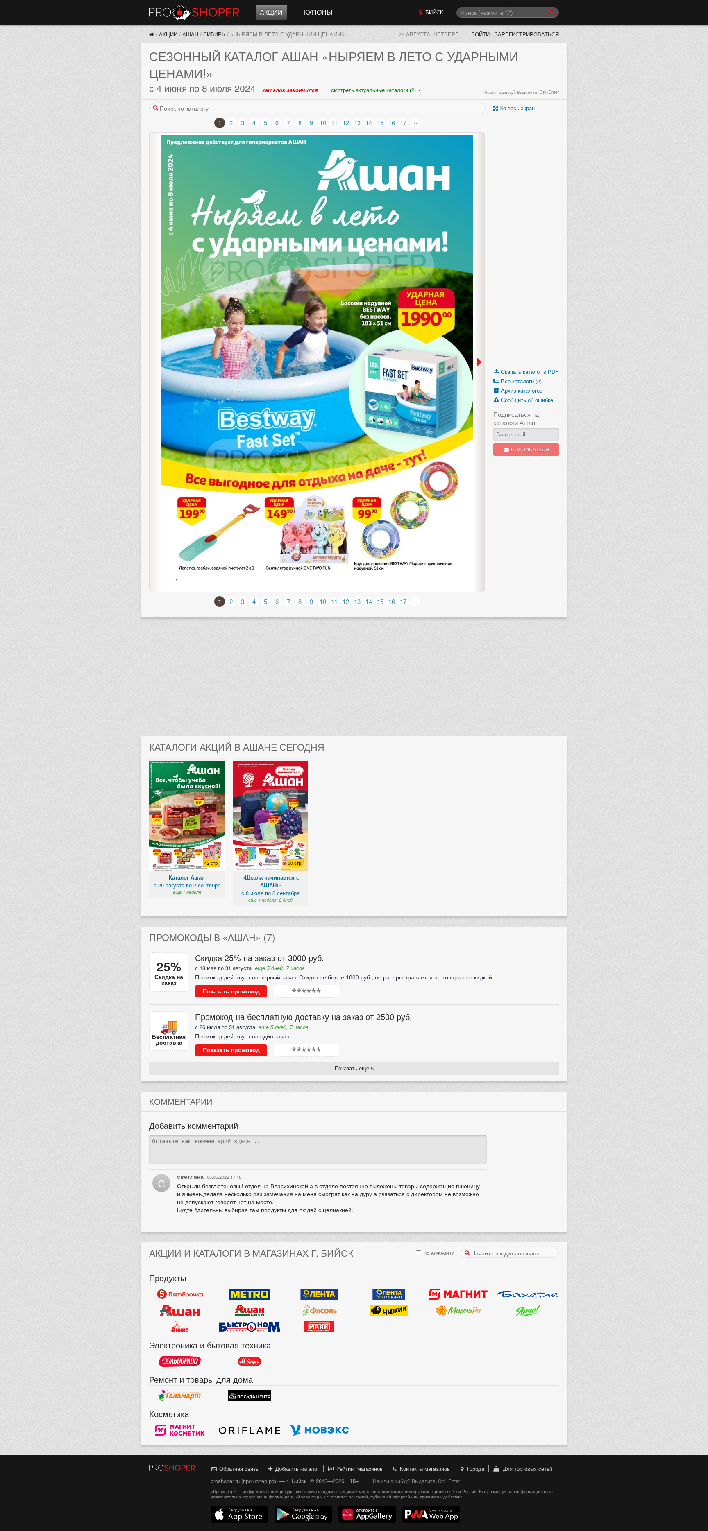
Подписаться (529, 449)
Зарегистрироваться (527, 34)
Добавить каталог (296, 1468)
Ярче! (528, 1311)
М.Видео (249, 1361)
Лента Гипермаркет (319, 1294)
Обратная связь (238, 1468)
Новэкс (319, 1430)
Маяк (319, 1327)
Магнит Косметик (180, 1430)
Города (474, 1468)
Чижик (389, 1311)
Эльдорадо (180, 1361)
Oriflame (249, 1430)
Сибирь (214, 34)
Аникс (180, 1327)
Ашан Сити (249, 1311)
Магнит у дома (458, 1294)
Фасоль (319, 1311)
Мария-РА (458, 1311)
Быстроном (249, 1327)
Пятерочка (180, 1294)
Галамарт (180, 1396)
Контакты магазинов (424, 1468)
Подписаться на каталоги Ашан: (516, 418)
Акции (271, 12)
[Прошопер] (151, 34)
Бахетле (528, 1294)
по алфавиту (438, 1253)
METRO (249, 1294)
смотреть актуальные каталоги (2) (374, 90)
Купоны (318, 12)
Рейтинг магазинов (359, 1468)
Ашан (190, 34)
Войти (480, 34)
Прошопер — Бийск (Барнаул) (194, 12)
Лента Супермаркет (389, 1294)
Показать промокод (231, 991)
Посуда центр (249, 1396)
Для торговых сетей (525, 1468)
